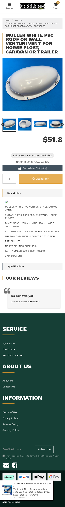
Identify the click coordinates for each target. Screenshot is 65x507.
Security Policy (10, 430)
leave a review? (30, 301)
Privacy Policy (10, 418)
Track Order (9, 349)
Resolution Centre (12, 355)
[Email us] (6, 464)
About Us (7, 380)
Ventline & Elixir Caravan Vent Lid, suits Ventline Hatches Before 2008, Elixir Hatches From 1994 (31, 492)
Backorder (42, 178)
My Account (9, 343)
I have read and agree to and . (32, 457)
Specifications (15, 266)
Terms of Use (9, 412)
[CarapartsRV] (33, 6)
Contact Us (8, 386)
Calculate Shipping (34, 168)
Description (14, 193)
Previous (8, 82)
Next (56, 82)
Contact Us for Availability (32, 162)
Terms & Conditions (39, 456)
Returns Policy (10, 424)
